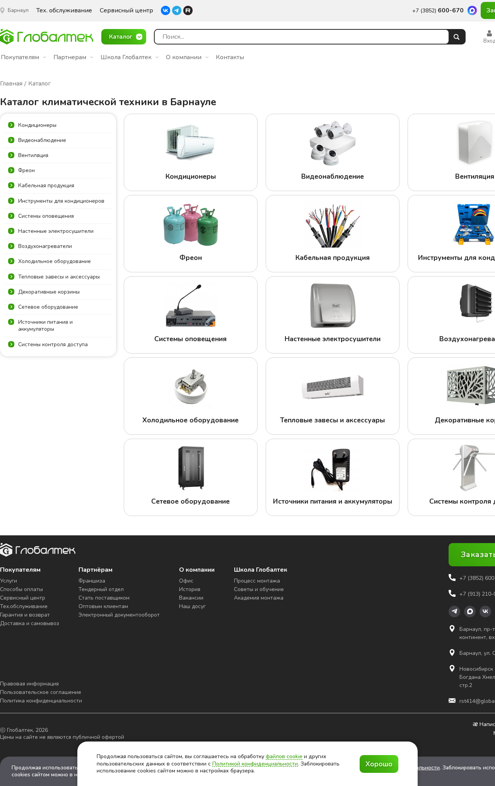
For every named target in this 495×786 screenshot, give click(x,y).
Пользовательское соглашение (40, 692)
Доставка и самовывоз (29, 623)
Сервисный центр (126, 11)
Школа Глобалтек (126, 57)
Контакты (230, 57)
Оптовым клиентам (103, 606)
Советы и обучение (259, 589)
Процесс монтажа (257, 580)
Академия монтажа (258, 597)
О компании (183, 57)
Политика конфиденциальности (41, 700)
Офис (186, 580)
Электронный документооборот (119, 615)
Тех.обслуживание (24, 606)
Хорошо (379, 764)
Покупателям (20, 57)
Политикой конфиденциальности (255, 763)
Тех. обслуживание (64, 11)
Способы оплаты (21, 589)
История (189, 589)
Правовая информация (29, 683)
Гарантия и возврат (25, 615)
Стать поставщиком (104, 597)
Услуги (8, 580)
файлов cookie (284, 756)
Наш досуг (192, 606)
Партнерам (69, 57)
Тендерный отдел (101, 589)
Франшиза (92, 580)
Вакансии (191, 597)
